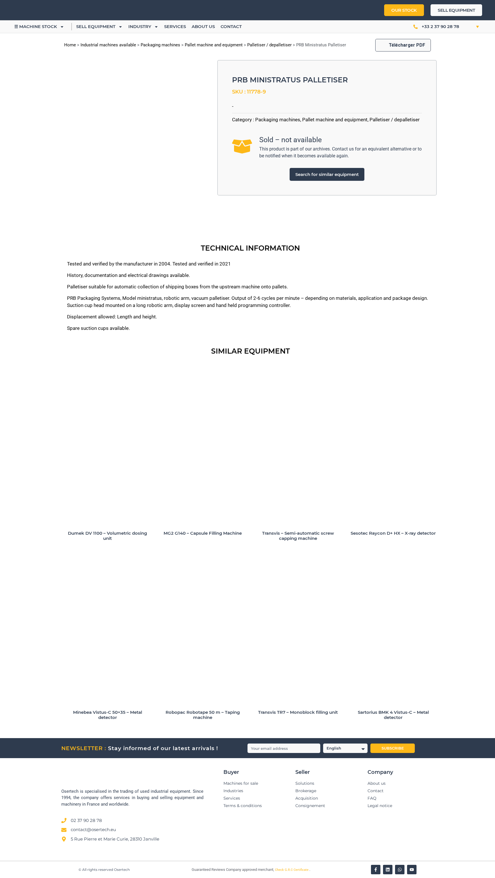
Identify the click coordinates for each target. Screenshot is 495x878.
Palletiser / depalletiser (269, 44)
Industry (139, 26)
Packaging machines (160, 44)
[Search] (217, 10)
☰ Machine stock (35, 26)
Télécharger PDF (407, 45)
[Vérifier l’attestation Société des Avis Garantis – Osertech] (188, 870)
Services (175, 26)
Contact (231, 26)
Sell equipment (95, 26)
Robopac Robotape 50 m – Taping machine (203, 714)
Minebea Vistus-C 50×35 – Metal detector (107, 714)
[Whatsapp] (399, 869)
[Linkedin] (387, 869)
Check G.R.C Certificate (292, 870)
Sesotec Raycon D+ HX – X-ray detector (393, 533)
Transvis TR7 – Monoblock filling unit (298, 712)
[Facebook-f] (375, 869)
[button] (471, 27)
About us (203, 26)
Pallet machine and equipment (214, 44)
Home (70, 44)
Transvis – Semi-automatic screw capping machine (298, 535)
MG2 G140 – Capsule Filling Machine (203, 533)
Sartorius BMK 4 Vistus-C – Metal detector (393, 714)
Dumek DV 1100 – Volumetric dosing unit (107, 535)
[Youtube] (412, 869)
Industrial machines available (108, 44)
